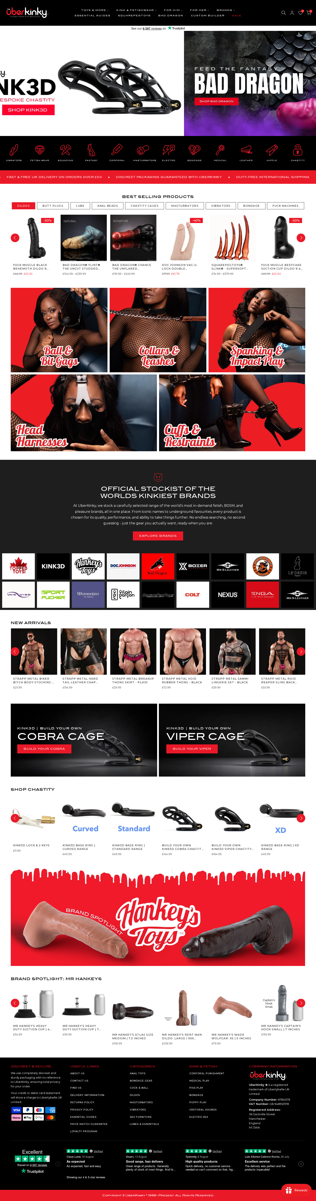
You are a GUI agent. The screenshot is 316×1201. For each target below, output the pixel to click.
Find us (75, 1087)
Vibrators (138, 1109)
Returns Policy (82, 1102)
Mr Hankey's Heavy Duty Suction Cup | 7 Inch (81, 1027)
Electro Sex (198, 1116)
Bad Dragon (170, 15)
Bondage (196, 1095)
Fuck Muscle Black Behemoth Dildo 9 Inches (30, 266)
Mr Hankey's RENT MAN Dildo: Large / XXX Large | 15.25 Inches (182, 1036)
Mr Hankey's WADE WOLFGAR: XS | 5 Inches (231, 1036)
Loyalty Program (83, 1131)
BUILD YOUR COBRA (44, 748)
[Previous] (15, 238)
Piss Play (196, 1087)
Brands (224, 10)
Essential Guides (92, 15)
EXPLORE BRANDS (158, 535)
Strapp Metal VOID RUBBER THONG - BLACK (182, 680)
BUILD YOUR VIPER (192, 748)
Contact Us (79, 1080)
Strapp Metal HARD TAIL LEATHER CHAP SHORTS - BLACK (80, 680)
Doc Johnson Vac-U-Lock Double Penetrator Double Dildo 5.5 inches (180, 266)
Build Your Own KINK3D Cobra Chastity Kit (182, 847)
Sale (236, 15)
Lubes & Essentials (144, 1124)
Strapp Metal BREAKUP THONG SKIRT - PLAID (133, 680)
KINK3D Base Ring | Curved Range (79, 847)
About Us (77, 1073)
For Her (198, 10)
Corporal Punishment (206, 1073)
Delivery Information (87, 1095)
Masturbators (141, 1102)
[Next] (301, 238)
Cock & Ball (139, 1087)
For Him (172, 10)
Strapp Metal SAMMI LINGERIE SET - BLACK (229, 680)
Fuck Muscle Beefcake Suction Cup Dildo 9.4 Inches (281, 266)
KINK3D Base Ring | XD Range (280, 847)
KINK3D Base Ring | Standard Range (128, 847)
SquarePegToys (134, 15)
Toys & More (93, 10)
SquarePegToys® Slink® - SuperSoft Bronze (228, 266)
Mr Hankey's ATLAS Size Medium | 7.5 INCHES (132, 1036)
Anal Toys (138, 1073)
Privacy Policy (82, 1109)
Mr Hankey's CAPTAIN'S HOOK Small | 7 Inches (281, 1027)
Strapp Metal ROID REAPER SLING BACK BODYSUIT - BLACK (278, 680)
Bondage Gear (141, 1080)
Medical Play (199, 1080)
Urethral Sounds (203, 1109)
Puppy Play (198, 1102)
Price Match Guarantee (89, 1124)
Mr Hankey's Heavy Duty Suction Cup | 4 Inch (31, 1027)
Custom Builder (208, 15)
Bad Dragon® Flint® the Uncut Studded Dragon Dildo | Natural (81, 266)
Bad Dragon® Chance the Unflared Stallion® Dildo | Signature (131, 266)
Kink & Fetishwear (135, 10)
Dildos (135, 1095)
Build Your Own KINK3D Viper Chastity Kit (231, 847)
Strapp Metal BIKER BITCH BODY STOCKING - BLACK (33, 680)
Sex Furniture (141, 1116)
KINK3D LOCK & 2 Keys (31, 845)
